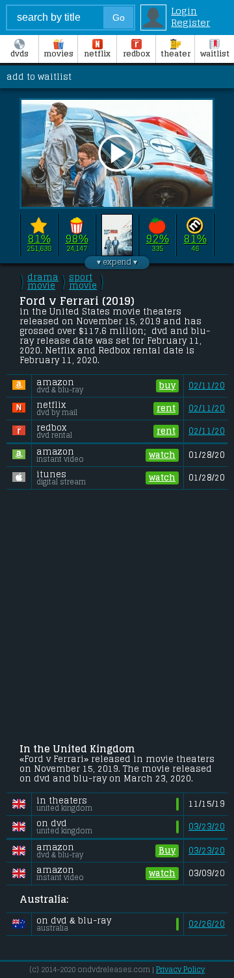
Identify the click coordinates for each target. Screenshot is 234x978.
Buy (167, 850)
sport (83, 281)
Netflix (97, 53)
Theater (175, 53)
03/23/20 (206, 826)
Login (184, 11)
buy (167, 385)
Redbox (136, 53)
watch (162, 455)
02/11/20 (206, 385)
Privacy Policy (180, 969)
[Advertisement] (117, 617)
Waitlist (214, 53)
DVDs (19, 53)
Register (190, 23)
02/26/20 (206, 924)
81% (39, 239)
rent (166, 408)
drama (42, 281)
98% (77, 239)
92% (157, 239)
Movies (58, 53)
